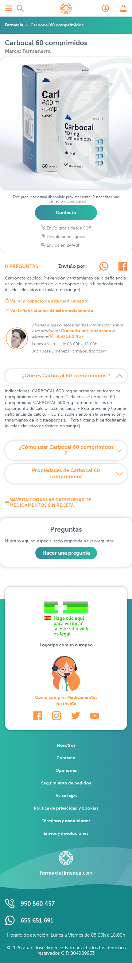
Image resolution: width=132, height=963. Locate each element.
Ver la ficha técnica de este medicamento (51, 310)
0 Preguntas (21, 266)
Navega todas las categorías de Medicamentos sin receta (50, 502)
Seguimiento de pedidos (66, 782)
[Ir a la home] (66, 863)
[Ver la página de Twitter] (75, 715)
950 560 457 (69, 336)
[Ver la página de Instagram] (56, 715)
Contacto (66, 212)
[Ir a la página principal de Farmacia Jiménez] (66, 8)
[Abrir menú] (8, 8)
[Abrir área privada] (105, 8)
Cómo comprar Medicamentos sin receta (66, 700)
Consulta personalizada (86, 330)
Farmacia (14, 24)
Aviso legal (66, 795)
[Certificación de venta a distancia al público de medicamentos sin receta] (66, 620)
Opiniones (66, 770)
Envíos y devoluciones (66, 833)
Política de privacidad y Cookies (66, 808)
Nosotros (66, 745)
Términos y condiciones (66, 820)
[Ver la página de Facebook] (37, 715)
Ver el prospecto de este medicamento (49, 301)
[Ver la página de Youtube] (94, 715)
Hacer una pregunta (66, 553)
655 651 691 (37, 920)
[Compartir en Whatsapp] (103, 267)
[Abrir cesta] (123, 8)
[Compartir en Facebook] (122, 267)
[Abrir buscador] (20, 8)
